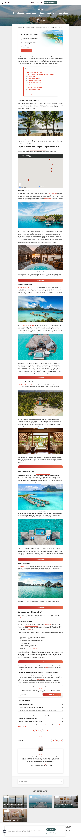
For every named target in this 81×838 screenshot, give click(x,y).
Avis (41, 2)
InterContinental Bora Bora (34, 78)
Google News (68, 832)
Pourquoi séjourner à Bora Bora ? (34, 72)
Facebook (68, 829)
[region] (35, 831)
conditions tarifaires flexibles (31, 626)
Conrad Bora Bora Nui (32, 76)
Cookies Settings (51, 832)
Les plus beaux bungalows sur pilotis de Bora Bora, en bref (40, 92)
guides (45, 725)
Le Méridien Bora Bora (32, 84)
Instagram (68, 830)
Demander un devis (41, 280)
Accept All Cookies (51, 829)
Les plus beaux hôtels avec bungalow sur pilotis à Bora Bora (40, 74)
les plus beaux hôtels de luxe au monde (37, 150)
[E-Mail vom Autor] (40, 769)
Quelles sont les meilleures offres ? (35, 87)
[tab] (40, 704)
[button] (4, 831)
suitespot (7, 2)
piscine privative (47, 198)
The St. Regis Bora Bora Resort (34, 82)
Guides (37, 2)
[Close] (63, 829)
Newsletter (68, 827)
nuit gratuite (29, 629)
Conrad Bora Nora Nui (52, 193)
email (46, 667)
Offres (32, 2)
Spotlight (40, 9)
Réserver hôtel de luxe (50, 2)
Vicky (44, 20)
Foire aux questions (31, 94)
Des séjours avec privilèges (34, 89)
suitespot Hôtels (21, 617)
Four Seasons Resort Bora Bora (34, 80)
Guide (31, 796)
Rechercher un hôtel (26, 51)
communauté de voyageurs (41, 764)
